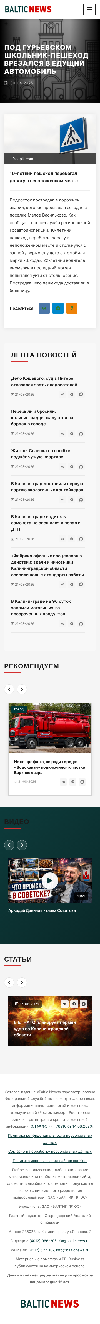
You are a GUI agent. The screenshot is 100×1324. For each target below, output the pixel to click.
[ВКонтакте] (44, 308)
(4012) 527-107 (41, 1250)
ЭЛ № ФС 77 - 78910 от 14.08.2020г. (62, 1126)
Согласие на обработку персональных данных (50, 1151)
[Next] (22, 689)
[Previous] (9, 689)
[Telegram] (58, 308)
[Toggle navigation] (89, 9)
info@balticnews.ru (72, 1250)
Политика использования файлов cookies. (50, 1160)
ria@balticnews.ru (74, 1240)
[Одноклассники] (72, 308)
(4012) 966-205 (43, 1240)
